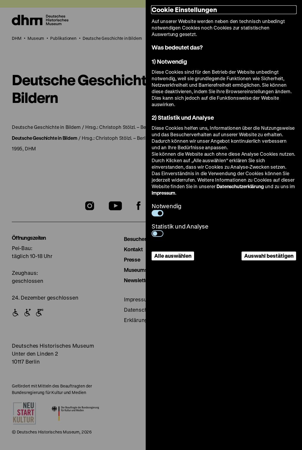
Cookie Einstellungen (184, 9)
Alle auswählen (172, 256)
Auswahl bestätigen (268, 256)
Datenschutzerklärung (240, 186)
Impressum (163, 193)
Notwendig (166, 206)
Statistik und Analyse (180, 226)
